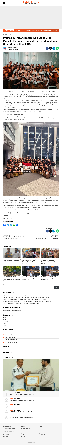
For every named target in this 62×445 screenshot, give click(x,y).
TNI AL (7, 332)
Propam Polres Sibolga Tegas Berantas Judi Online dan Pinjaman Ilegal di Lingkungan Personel (34, 30)
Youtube (6, 436)
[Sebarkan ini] (47, 48)
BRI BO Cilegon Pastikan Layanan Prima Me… (22, 411)
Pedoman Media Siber (9, 428)
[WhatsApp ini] (57, 48)
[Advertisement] (31, 17)
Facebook (7, 434)
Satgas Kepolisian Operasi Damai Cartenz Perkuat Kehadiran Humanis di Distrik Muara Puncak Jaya (11, 278)
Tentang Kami (7, 426)
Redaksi (23, 426)
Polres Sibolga (9, 334)
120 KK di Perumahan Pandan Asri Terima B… (22, 406)
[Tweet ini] (50, 48)
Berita (4, 317)
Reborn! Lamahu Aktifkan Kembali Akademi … (22, 400)
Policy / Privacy (25, 428)
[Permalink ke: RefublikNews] (4, 48)
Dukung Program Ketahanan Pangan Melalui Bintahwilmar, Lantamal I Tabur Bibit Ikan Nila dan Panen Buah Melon (47, 237)
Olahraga (5, 321)
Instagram (43, 434)
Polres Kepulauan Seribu (12, 340)
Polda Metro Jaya (10, 337)
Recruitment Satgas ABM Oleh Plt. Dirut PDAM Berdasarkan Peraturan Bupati (14, 236)
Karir (40, 426)
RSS (24, 436)
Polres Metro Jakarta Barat (13, 342)
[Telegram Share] (53, 48)
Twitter (24, 434)
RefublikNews (31, 1)
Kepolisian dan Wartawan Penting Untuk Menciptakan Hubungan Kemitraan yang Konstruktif (12, 260)
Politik (4, 325)
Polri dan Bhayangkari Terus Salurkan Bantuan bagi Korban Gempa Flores (30, 278)
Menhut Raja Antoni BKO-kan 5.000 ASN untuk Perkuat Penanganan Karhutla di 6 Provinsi (48, 261)
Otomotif (5, 323)
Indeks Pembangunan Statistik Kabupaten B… (22, 394)
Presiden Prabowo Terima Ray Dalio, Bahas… (22, 417)
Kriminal (5, 319)
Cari (4, 285)
